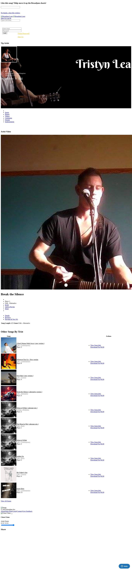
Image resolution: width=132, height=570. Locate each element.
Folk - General (21, 377)
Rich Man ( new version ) (25, 376)
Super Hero (20, 489)
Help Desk (8, 511)
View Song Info (95, 345)
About (3, 511)
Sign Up (20, 37)
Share (20, 78)
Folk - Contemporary (23, 345)
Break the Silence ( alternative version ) (29, 392)
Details (7, 315)
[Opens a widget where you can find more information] (124, 566)
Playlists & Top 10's (11, 319)
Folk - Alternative (22, 394)
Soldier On (20, 456)
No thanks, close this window (10, 13)
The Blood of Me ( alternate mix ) (28, 424)
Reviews (8, 317)
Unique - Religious (23, 410)
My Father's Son (22, 472)
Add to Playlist (10, 307)
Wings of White (22, 440)
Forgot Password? (24, 33)
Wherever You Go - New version (27, 359)
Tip (16, 78)
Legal (14, 511)
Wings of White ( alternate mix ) (27, 408)
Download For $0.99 (97, 347)
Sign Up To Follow (7, 78)
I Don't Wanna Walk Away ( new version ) (30, 343)
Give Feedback (27, 511)
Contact (19, 511)
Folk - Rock (20, 426)
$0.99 (7, 305)
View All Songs (6, 501)
